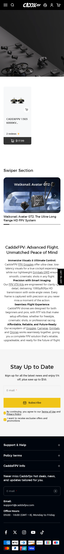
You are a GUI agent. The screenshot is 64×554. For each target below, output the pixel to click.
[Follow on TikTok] (42, 532)
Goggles (31, 328)
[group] (32, 199)
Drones (14, 332)
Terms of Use (49, 412)
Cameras (42, 328)
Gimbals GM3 (41, 272)
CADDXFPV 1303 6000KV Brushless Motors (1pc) (17, 121)
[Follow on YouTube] (33, 532)
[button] (8, 195)
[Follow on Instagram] (24, 532)
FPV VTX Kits (16, 284)
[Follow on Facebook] (6, 532)
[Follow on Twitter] (15, 532)
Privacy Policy (14, 414)
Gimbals (54, 328)
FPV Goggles (25, 264)
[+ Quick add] (26, 110)
